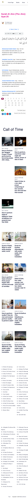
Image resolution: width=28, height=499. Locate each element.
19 (15, 103)
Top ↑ (9, 496)
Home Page (10, 2)
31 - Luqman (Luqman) (21, 394)
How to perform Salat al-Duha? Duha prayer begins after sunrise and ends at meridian (7, 281)
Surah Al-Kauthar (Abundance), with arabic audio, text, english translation (19, 251)
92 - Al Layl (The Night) (21, 475)
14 (21, 100)
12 (15, 100)
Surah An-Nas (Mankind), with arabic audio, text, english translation (7, 348)
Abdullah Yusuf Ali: (7, 59)
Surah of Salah (6, 243)
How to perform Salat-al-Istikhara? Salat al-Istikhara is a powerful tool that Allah (7, 217)
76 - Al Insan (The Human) (6, 486)
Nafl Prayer (5, 148)
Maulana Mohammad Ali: (9, 91)
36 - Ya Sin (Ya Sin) (21, 407)
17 (9, 103)
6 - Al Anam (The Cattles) (6, 380)
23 (9, 105)
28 (5, 107)
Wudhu (17, 2)
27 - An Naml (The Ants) (22, 382)
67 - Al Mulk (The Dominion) (7, 457)
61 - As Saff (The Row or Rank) (7, 438)
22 (5, 105)
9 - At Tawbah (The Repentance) (8, 387)
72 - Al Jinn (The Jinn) (5, 470)
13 (18, 100)
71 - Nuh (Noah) (4, 468)
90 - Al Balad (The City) (22, 470)
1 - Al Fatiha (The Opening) (7, 366)
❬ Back (11, 29)
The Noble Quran (8, 22)
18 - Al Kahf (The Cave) (6, 407)
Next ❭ (17, 29)
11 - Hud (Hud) (4, 392)
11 (11, 100)
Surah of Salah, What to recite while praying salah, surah (7, 248)
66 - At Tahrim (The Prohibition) (7, 454)
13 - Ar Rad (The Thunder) (6, 396)
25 (15, 105)
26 (19, 105)
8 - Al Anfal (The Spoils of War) (7, 385)
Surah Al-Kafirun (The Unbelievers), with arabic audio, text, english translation (20, 318)
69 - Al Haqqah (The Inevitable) (7, 461)
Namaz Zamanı (23, 496)
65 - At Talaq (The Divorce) (6, 452)
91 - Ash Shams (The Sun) (22, 472)
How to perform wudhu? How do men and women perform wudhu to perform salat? (7, 317)
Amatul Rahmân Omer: (8, 80)
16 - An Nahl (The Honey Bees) (7, 403)
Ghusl (23, 2)
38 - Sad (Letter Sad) (21, 414)
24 (12, 105)
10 (8, 100)
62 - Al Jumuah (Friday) (6, 441)
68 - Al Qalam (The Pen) (6, 459)
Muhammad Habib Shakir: (9, 49)
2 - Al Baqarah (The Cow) (6, 369)
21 (22, 103)
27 (22, 105)
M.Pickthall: (5, 70)
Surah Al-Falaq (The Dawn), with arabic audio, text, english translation (20, 348)
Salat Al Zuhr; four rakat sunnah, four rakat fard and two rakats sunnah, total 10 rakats (20, 284)
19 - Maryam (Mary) (5, 410)
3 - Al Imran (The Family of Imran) (8, 371)
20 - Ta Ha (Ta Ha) (21, 366)
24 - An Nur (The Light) (21, 376)
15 (25, 100)
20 (19, 103)
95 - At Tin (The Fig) (21, 484)
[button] (10, 2)
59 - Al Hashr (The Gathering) (7, 431)
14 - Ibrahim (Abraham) (6, 398)
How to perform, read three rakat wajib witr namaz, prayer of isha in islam (20, 155)
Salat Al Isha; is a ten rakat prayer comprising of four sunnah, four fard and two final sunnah (20, 186)
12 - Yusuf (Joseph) (5, 394)
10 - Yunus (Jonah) (5, 389)
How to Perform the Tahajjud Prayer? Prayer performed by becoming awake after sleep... (7, 155)
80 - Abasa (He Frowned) (22, 436)
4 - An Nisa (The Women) (6, 373)
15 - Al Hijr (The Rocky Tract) (7, 401)
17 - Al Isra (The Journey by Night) (8, 405)
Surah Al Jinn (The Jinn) (19, 113)
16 (5, 103)
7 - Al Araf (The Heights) (6, 382)
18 (12, 103)
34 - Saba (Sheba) (20, 401)
